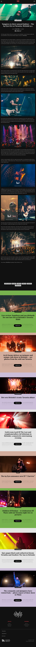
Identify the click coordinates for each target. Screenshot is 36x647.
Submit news (26, 624)
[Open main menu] (34, 1)
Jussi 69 (19, 283)
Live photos (18, 351)
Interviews (9, 624)
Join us (26, 623)
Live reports (18, 20)
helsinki (14, 283)
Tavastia (29, 283)
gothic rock (8, 283)
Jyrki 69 (24, 283)
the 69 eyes (18, 285)
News (18, 472)
